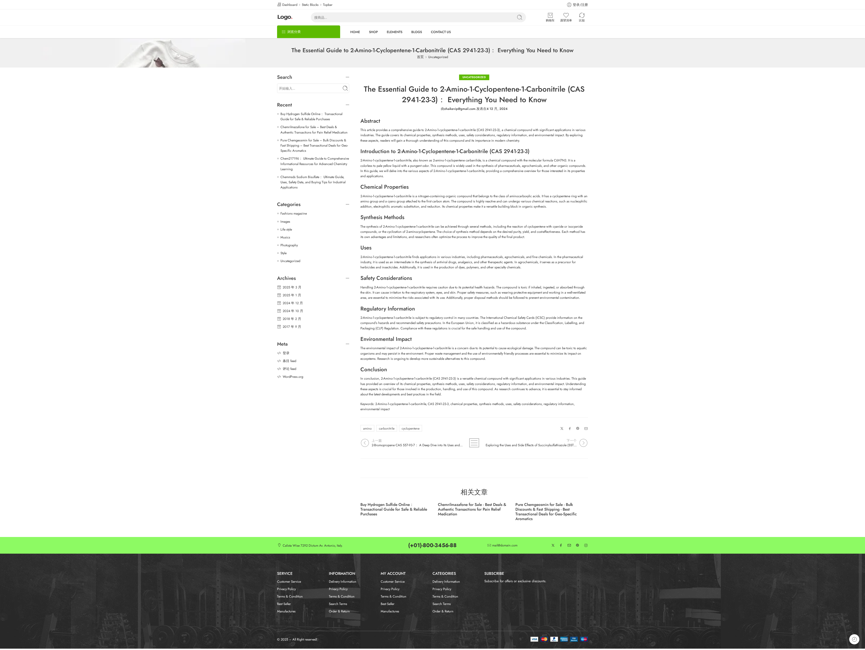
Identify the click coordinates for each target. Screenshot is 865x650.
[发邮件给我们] (569, 545)
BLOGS (416, 31)
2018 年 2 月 (292, 318)
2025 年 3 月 (292, 287)
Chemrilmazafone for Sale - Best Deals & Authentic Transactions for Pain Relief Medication (472, 509)
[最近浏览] (854, 639)
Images (285, 221)
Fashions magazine (293, 213)
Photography (289, 245)
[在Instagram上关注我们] (586, 545)
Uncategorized (438, 56)
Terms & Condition (290, 596)
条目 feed (289, 360)
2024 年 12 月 (293, 303)
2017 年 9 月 (292, 326)
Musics (285, 237)
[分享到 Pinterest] (578, 428)
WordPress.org (293, 376)
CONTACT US (441, 31)
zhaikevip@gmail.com (460, 108)
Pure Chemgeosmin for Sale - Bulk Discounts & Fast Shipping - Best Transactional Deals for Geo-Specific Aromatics (546, 511)
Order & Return (339, 611)
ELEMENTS (394, 31)
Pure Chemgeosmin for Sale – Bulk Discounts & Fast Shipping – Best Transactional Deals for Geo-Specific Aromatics (314, 145)
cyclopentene (410, 428)
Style (283, 253)
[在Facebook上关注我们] (561, 545)
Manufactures (286, 611)
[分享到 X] (562, 428)
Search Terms (338, 603)
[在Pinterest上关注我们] (577, 545)
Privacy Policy (286, 589)
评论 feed (289, 368)
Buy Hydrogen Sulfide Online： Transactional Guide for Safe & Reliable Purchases (393, 509)
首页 (420, 56)
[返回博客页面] (474, 442)
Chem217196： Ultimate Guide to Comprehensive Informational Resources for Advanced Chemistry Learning (314, 163)
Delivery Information (342, 581)
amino (367, 428)
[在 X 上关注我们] (553, 545)
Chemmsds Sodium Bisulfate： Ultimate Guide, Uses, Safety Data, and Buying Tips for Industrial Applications (313, 182)
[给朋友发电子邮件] (586, 428)
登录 (286, 353)
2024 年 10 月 (293, 310)
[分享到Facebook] (569, 428)
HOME (355, 31)
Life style (286, 229)
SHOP (373, 31)
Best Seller (284, 603)
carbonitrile (386, 428)
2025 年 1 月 (292, 295)
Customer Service (289, 581)
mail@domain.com (504, 545)
